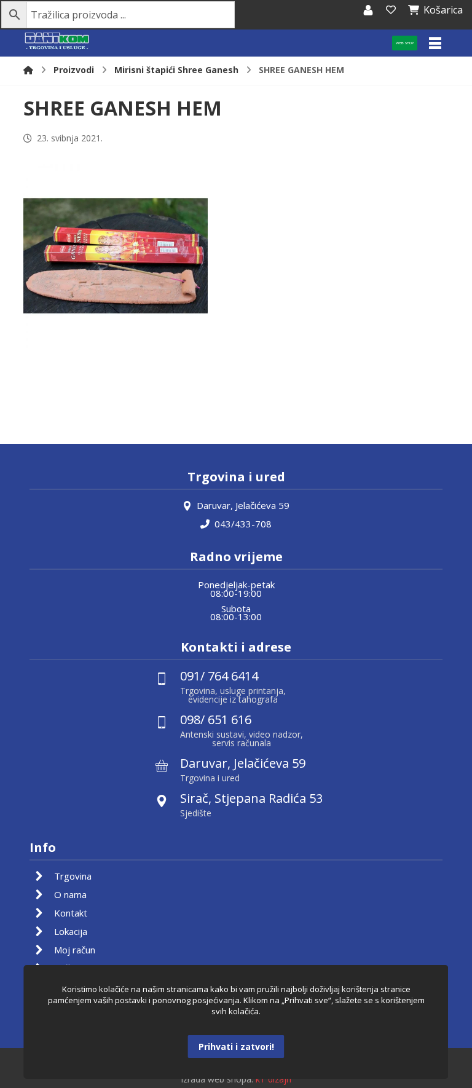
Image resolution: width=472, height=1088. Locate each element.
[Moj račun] (368, 10)
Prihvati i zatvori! (236, 1046)
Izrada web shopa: (217, 1079)
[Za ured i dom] (57, 41)
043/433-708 (243, 524)
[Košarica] (391, 10)
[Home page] (28, 70)
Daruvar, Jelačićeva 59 (243, 505)
